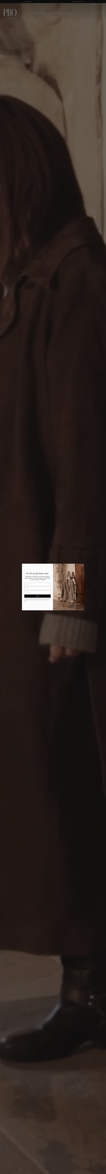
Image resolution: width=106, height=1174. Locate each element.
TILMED (37, 596)
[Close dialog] (82, 565)
